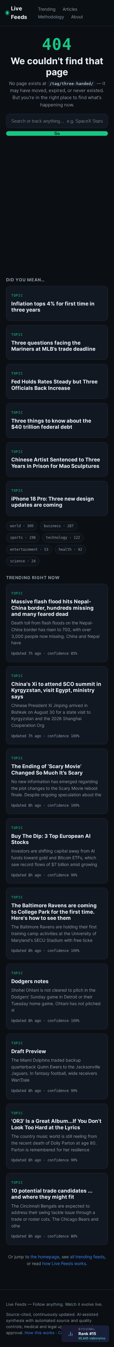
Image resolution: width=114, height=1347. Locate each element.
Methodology (51, 16)
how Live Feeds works (64, 1263)
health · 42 (70, 549)
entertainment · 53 (29, 549)
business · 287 (59, 526)
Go (57, 133)
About (77, 16)
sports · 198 (23, 537)
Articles (70, 9)
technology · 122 (63, 537)
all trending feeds (87, 1256)
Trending (47, 9)
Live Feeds (19, 12)
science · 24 (23, 561)
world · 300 (21, 526)
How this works (39, 1332)
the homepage (44, 1256)
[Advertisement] (57, 211)
